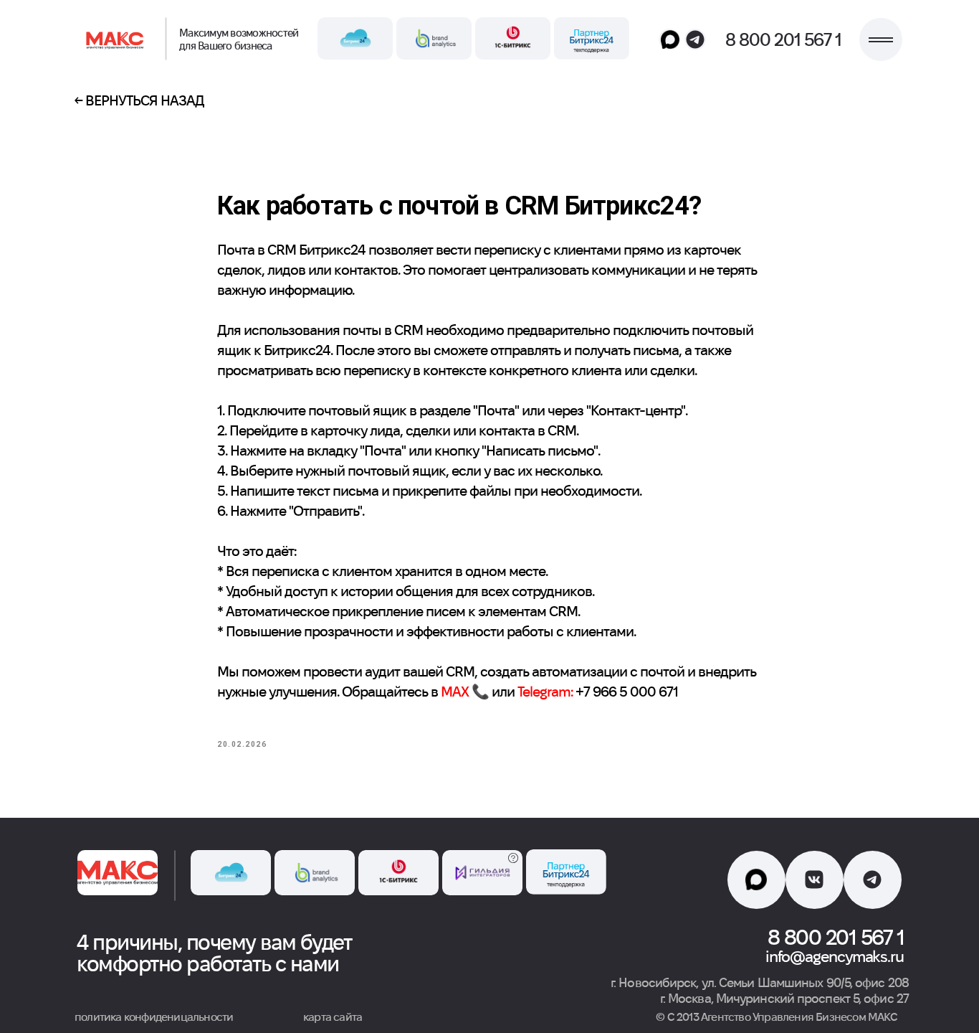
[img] (117, 39)
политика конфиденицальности (154, 1017)
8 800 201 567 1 (783, 39)
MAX (455, 691)
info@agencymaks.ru (834, 956)
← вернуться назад (139, 100)
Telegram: (545, 691)
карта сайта (332, 1017)
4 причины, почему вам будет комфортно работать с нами (214, 953)
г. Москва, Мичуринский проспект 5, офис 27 (784, 998)
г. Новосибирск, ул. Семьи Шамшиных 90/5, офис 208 (760, 982)
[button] (880, 39)
